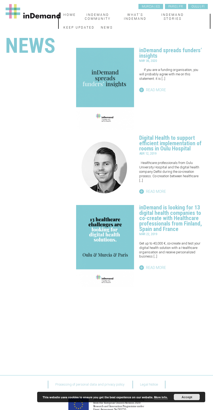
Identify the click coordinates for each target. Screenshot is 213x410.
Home (69, 15)
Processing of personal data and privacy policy (89, 384)
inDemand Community (98, 16)
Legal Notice (149, 384)
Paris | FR (175, 6)
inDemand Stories (172, 16)
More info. (161, 397)
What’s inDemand (135, 16)
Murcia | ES (151, 6)
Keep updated (79, 27)
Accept (187, 397)
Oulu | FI (197, 6)
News (107, 27)
